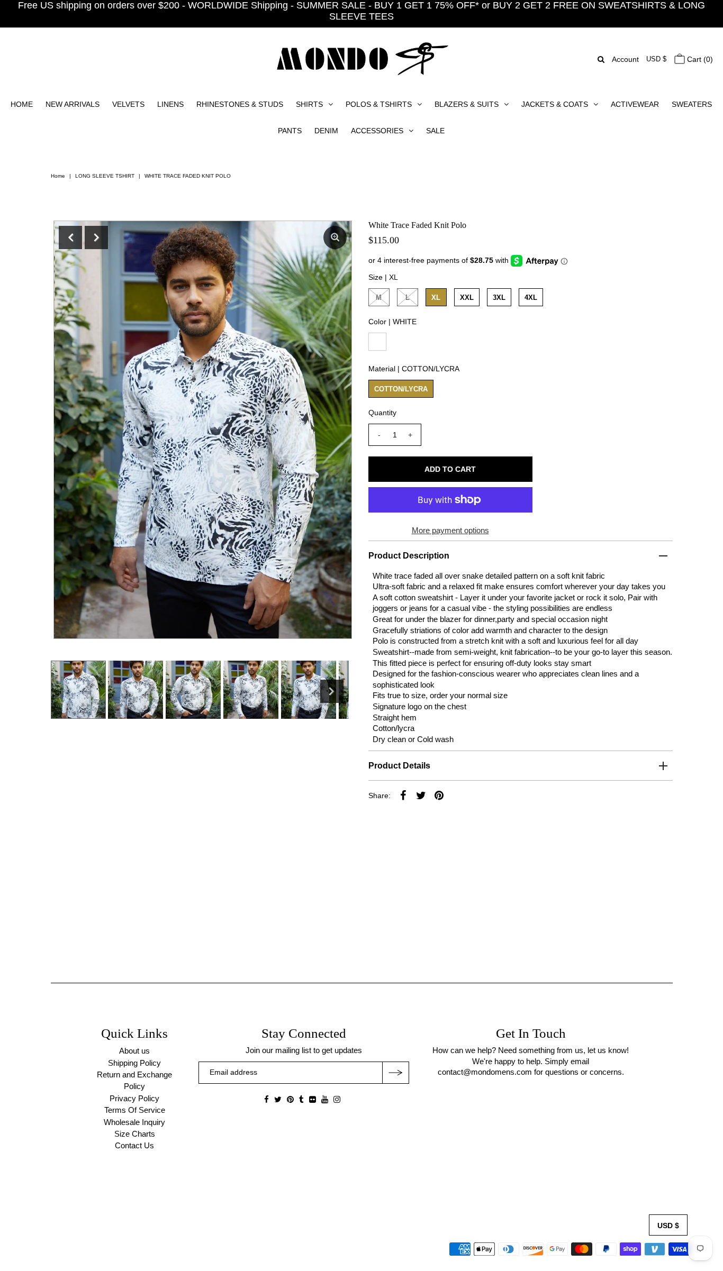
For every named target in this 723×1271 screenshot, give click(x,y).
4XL (531, 297)
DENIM (326, 130)
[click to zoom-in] (335, 237)
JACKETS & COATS (554, 104)
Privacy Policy (134, 1098)
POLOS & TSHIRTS (379, 104)
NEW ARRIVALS (73, 104)
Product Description (408, 555)
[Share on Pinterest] (439, 795)
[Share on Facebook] (403, 795)
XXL (467, 297)
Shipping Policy (134, 1062)
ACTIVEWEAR (635, 104)
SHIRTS (309, 104)
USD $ (656, 59)
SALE (435, 130)
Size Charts (134, 1133)
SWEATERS (692, 104)
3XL (499, 297)
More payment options (450, 530)
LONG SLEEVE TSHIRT (104, 176)
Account (625, 59)
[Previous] (70, 237)
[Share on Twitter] (421, 795)
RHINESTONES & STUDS (239, 104)
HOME (22, 104)
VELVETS (128, 104)
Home (58, 176)
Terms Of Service (134, 1109)
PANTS (290, 130)
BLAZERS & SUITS (467, 104)
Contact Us (134, 1145)
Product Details (399, 765)
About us (134, 1050)
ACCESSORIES (377, 130)
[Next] (96, 237)
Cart (699, 59)
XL (435, 297)
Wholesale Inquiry (134, 1122)
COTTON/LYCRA (401, 389)
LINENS (170, 104)
